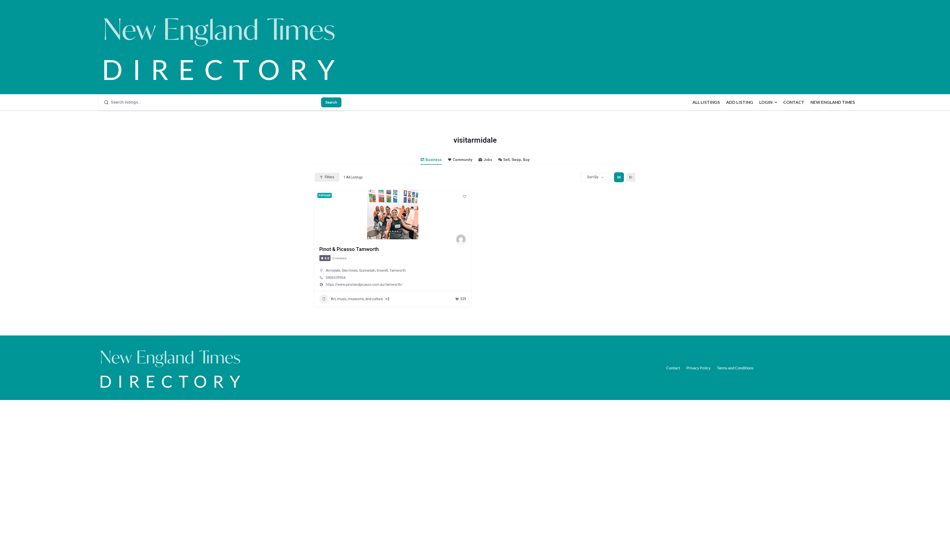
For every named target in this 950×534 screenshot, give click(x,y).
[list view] (631, 177)
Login (765, 102)
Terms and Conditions (735, 368)
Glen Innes (350, 270)
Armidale (333, 270)
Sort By (592, 177)
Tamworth (397, 270)
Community (462, 159)
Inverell (382, 270)
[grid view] (619, 177)
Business (434, 159)
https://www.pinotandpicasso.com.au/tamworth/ (364, 285)
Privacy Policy (698, 368)
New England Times (832, 102)
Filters (329, 177)
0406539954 (336, 278)
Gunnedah (367, 270)
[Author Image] (461, 239)
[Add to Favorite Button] (464, 196)
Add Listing (739, 102)
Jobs (487, 159)
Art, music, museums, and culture (357, 299)
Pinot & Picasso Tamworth (349, 249)
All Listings (706, 102)
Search (331, 102)
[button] (768, 102)
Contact (793, 102)
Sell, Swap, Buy (516, 159)
